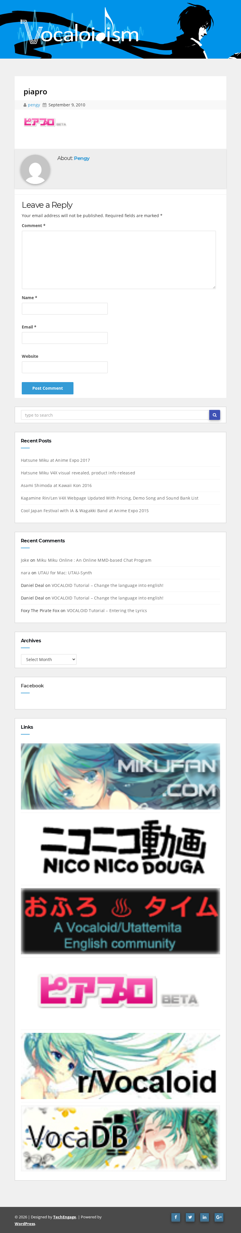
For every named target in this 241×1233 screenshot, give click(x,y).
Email (29, 327)
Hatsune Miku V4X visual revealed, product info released (78, 473)
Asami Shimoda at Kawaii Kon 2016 (56, 485)
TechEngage (64, 1217)
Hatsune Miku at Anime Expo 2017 (55, 460)
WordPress (25, 1223)
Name (29, 297)
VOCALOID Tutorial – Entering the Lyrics (107, 610)
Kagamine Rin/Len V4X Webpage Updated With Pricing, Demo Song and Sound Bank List (109, 498)
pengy (34, 105)
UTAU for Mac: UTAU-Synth (65, 572)
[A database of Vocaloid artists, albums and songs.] (120, 1138)
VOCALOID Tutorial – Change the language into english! (108, 585)
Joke (25, 560)
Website (30, 356)
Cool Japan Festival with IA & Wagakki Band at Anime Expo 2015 (85, 510)
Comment (34, 225)
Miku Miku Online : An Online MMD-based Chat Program (94, 560)
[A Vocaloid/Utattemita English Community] (120, 921)
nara (25, 572)
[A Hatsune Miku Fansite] (120, 776)
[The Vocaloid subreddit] (120, 1065)
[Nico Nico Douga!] (120, 848)
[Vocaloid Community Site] (120, 993)
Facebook (32, 686)
